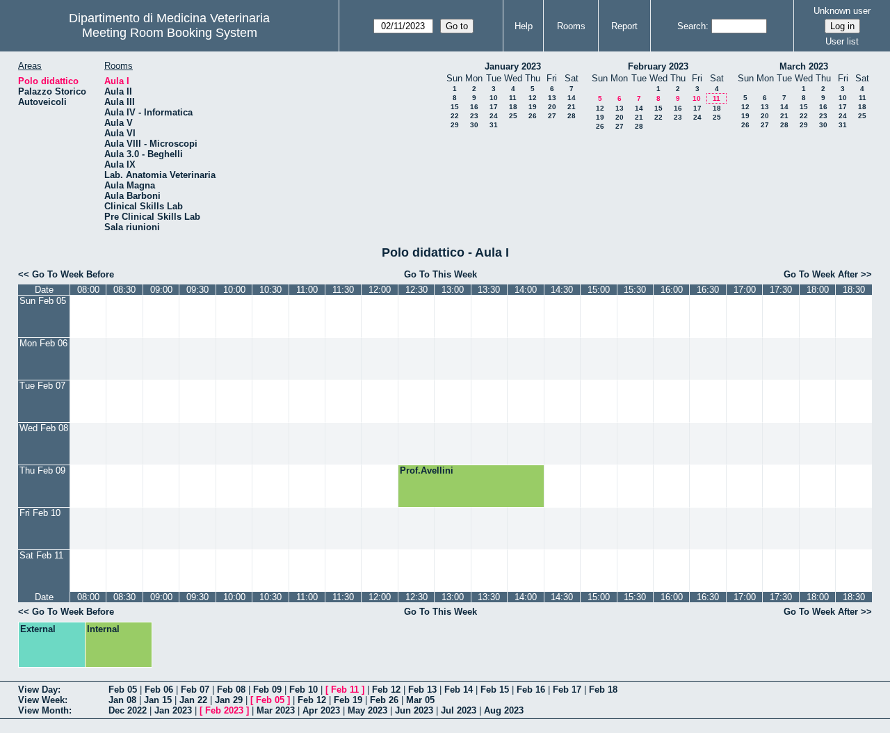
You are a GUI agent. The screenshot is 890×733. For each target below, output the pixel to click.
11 (513, 98)
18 (513, 107)
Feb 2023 (224, 710)
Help (524, 26)
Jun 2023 (414, 710)
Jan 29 (229, 700)
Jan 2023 (173, 710)
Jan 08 (122, 700)
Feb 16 (531, 689)
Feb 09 (267, 689)
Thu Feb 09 (42, 470)
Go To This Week (440, 274)
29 (455, 125)
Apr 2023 (321, 710)
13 (552, 98)
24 (494, 116)
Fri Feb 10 (39, 513)
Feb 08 (231, 689)
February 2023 (658, 66)
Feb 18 (603, 689)
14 (571, 98)
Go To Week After (821, 274)
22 (455, 116)
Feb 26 (384, 700)
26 (532, 116)
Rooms (571, 26)
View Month (43, 710)
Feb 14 (458, 689)
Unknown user (842, 11)
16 (474, 107)
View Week (41, 700)
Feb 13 (422, 689)
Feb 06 (159, 689)
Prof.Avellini (426, 470)
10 (494, 98)
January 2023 (513, 66)
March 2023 (803, 66)
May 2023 (367, 710)
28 (571, 116)
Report (624, 26)
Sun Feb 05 (42, 301)
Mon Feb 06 (43, 343)
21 (571, 107)
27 (552, 116)
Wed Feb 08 (43, 428)
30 (474, 125)
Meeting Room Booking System (169, 33)
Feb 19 (348, 700)
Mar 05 (420, 700)
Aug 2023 (504, 710)
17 (494, 107)
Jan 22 (193, 700)
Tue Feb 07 (42, 385)
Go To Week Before (73, 274)
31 (494, 125)
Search (691, 26)
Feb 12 (386, 689)
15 (455, 107)
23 (474, 116)
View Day (38, 689)
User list (842, 41)
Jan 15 (158, 700)
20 (552, 107)
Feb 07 (195, 689)
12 (532, 98)
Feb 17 (567, 689)
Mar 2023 (276, 710)
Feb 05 (122, 689)
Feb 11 (345, 689)
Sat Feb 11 (41, 555)
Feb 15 (494, 689)
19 (532, 107)
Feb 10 (303, 689)
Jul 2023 (458, 710)
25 (513, 116)
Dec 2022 (127, 710)
